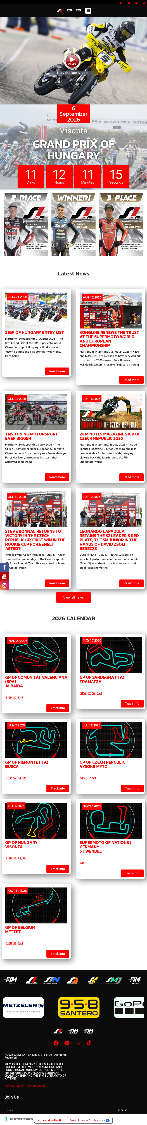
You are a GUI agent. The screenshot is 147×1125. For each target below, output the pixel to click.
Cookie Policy (36, 1086)
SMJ (20, 697)
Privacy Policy (14, 1086)
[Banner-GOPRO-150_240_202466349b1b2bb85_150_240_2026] (23, 1007)
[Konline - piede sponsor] (78, 1007)
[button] (88, 11)
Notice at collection (50, 1120)
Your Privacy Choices (85, 1120)
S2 (14, 697)
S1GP (9, 697)
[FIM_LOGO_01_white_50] (10, 980)
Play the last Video (72, 73)
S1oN (83, 863)
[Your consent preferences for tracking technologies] (19, 1118)
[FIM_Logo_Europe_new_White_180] (134, 980)
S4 (93, 693)
